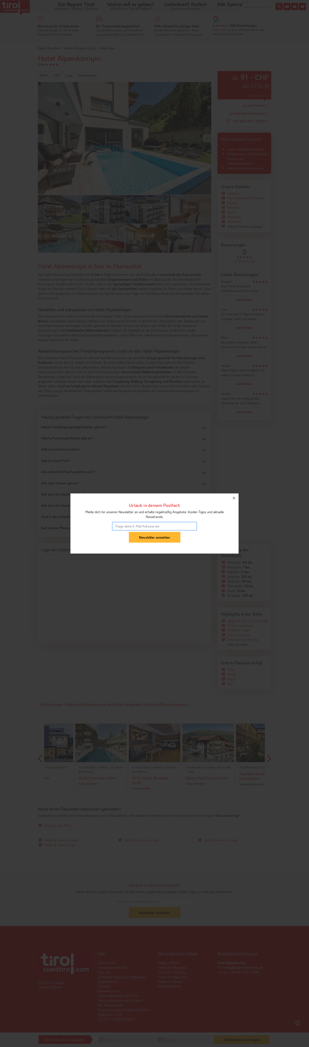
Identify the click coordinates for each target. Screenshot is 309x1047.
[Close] (234, 498)
